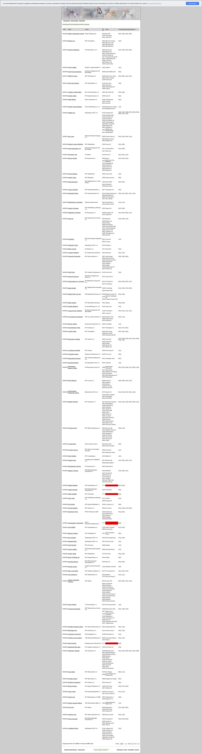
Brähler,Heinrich (73, 402)
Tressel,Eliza (72, 444)
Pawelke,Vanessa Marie (75, 627)
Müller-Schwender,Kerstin (76, 34)
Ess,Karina (71, 504)
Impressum (81, 750)
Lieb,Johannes (72, 574)
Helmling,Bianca (73, 562)
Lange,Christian (73, 189)
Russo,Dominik (72, 719)
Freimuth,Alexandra (74, 256)
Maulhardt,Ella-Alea (74, 647)
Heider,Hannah (72, 490)
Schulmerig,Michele (74, 609)
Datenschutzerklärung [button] (154, 3)
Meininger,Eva (72, 630)
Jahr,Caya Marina (73, 83)
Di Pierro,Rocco (73, 450)
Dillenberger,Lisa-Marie (75, 202)
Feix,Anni (71, 707)
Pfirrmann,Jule (72, 154)
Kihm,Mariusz (72, 380)
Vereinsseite (74, 21)
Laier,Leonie (72, 691)
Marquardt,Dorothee (74, 358)
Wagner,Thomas (73, 471)
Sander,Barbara (73, 306)
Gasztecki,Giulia (73, 193)
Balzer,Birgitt (72, 288)
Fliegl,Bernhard (72, 182)
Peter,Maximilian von (74, 148)
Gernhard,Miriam (73, 363)
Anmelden (131, 750)
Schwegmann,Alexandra (75, 523)
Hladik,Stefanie (72, 485)
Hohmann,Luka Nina (74, 634)
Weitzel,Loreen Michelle (75, 144)
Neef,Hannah (72, 545)
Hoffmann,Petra (73, 245)
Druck (125, 750)
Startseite (82, 21)
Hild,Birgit (71, 239)
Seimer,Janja (72, 177)
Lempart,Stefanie (73, 252)
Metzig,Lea (71, 41)
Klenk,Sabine (72, 456)
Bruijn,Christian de (73, 557)
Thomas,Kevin (72, 428)
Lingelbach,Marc (73, 728)
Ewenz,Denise (72, 158)
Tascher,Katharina (73, 50)
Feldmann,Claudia (73, 651)
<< (126, 744)
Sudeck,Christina (73, 208)
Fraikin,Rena (72, 460)
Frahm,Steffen (72, 549)
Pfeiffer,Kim (71, 113)
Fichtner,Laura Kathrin (75, 638)
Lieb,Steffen (71, 527)
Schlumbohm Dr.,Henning (76, 281)
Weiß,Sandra (72, 303)
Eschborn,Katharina (74, 682)
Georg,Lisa (71, 697)
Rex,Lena (71, 136)
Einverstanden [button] (192, 3)
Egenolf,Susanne (73, 276)
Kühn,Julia (71, 498)
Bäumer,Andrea (73, 533)
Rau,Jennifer (72, 537)
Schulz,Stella (72, 554)
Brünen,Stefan (72, 324)
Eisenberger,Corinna (74, 466)
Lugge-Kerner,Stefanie (75, 311)
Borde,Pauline (72, 686)
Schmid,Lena (72, 714)
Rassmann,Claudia (74, 339)
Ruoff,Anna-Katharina (75, 72)
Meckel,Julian (72, 96)
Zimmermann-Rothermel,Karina (73, 392)
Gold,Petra (71, 272)
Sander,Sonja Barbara (75, 107)
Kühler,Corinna (72, 76)
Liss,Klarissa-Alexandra (75, 317)
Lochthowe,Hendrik (74, 350)
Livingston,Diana (73, 354)
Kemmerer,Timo (73, 512)
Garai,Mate (71, 672)
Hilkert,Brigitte (72, 494)
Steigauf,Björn (72, 541)
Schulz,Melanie (72, 508)
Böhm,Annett (72, 249)
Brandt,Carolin (72, 566)
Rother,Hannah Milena (75, 703)
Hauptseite (66, 21)
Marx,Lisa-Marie (73, 571)
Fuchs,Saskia (72, 67)
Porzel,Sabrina (72, 174)
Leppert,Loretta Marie (74, 92)
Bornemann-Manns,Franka (72, 367)
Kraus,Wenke (72, 604)
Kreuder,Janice (72, 679)
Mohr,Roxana (72, 643)
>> (139, 744)
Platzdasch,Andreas (74, 212)
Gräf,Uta (70, 219)
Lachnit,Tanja (72, 331)
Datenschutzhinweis (70, 750)
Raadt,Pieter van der (74, 294)
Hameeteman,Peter (74, 328)
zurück (137, 750)
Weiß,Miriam (72, 99)
